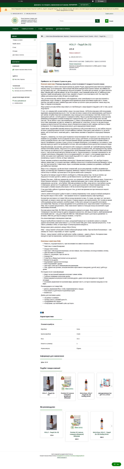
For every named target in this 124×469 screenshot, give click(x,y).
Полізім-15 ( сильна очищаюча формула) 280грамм (67, 395)
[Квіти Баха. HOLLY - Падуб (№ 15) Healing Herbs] (86, 382)
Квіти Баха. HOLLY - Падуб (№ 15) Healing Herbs (86, 394)
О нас (40, 28)
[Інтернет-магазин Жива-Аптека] (15, 24)
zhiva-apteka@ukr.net (20, 100)
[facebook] (41, 313)
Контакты (49, 28)
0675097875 (84, 5)
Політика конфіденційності (77, 455)
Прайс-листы (16, 43)
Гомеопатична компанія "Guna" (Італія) (81, 36)
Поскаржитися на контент (63, 455)
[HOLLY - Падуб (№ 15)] (48, 382)
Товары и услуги (27, 28)
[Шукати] (97, 21)
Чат (118, 464)
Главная (15, 28)
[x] (43, 313)
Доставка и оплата (63, 28)
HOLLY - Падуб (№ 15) (48, 393)
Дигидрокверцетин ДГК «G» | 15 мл (105, 393)
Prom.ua (70, 454)
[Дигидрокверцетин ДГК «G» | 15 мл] (105, 382)
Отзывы (15, 51)
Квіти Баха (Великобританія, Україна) (57, 36)
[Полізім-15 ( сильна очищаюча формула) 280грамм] (67, 382)
